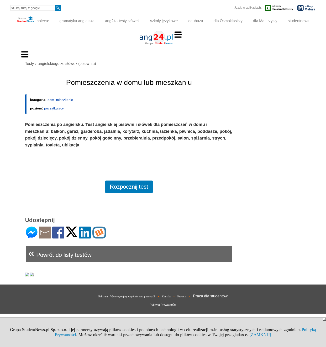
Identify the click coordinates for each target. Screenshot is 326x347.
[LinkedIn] (85, 236)
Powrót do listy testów (59, 253)
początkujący (54, 108)
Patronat (181, 296)
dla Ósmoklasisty (228, 21)
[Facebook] (58, 236)
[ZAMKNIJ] (260, 334)
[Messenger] (31, 236)
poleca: (42, 21)
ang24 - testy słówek (122, 21)
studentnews (298, 21)
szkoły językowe (164, 21)
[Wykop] (99, 236)
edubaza (195, 21)
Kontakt (166, 296)
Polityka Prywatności (163, 304)
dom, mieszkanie (60, 100)
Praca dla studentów (210, 296)
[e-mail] (45, 236)
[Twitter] (72, 235)
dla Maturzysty (265, 21)
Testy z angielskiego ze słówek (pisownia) (60, 64)
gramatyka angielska (77, 21)
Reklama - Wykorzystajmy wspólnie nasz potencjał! (126, 296)
